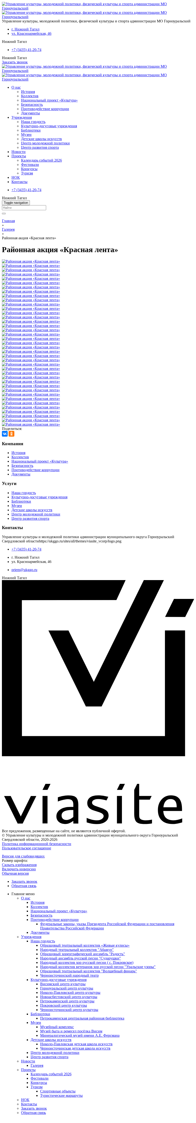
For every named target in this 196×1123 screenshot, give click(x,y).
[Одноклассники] (11, 434)
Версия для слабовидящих (23, 856)
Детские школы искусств (41, 139)
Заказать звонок (15, 62)
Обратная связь (23, 886)
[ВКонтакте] (5, 434)
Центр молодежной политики (45, 143)
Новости (18, 152)
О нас (16, 87)
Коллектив (29, 96)
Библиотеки (31, 130)
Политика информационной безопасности (36, 844)
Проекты (18, 156)
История (28, 92)
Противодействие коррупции (45, 109)
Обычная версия (15, 873)
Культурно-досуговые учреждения (49, 126)
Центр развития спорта (40, 147)
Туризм (27, 173)
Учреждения (21, 117)
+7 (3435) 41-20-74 (26, 50)
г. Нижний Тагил (25, 29)
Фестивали (30, 165)
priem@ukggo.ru (24, 570)
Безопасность (32, 104)
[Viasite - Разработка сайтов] (98, 823)
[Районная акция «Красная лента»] (31, 261)
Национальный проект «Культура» (49, 100)
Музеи (26, 135)
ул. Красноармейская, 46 (31, 33)
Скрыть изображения (19, 865)
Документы (30, 113)
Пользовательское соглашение (26, 848)
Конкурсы (29, 169)
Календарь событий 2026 (41, 160)
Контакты (19, 182)
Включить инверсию (19, 869)
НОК (15, 177)
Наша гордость (33, 122)
